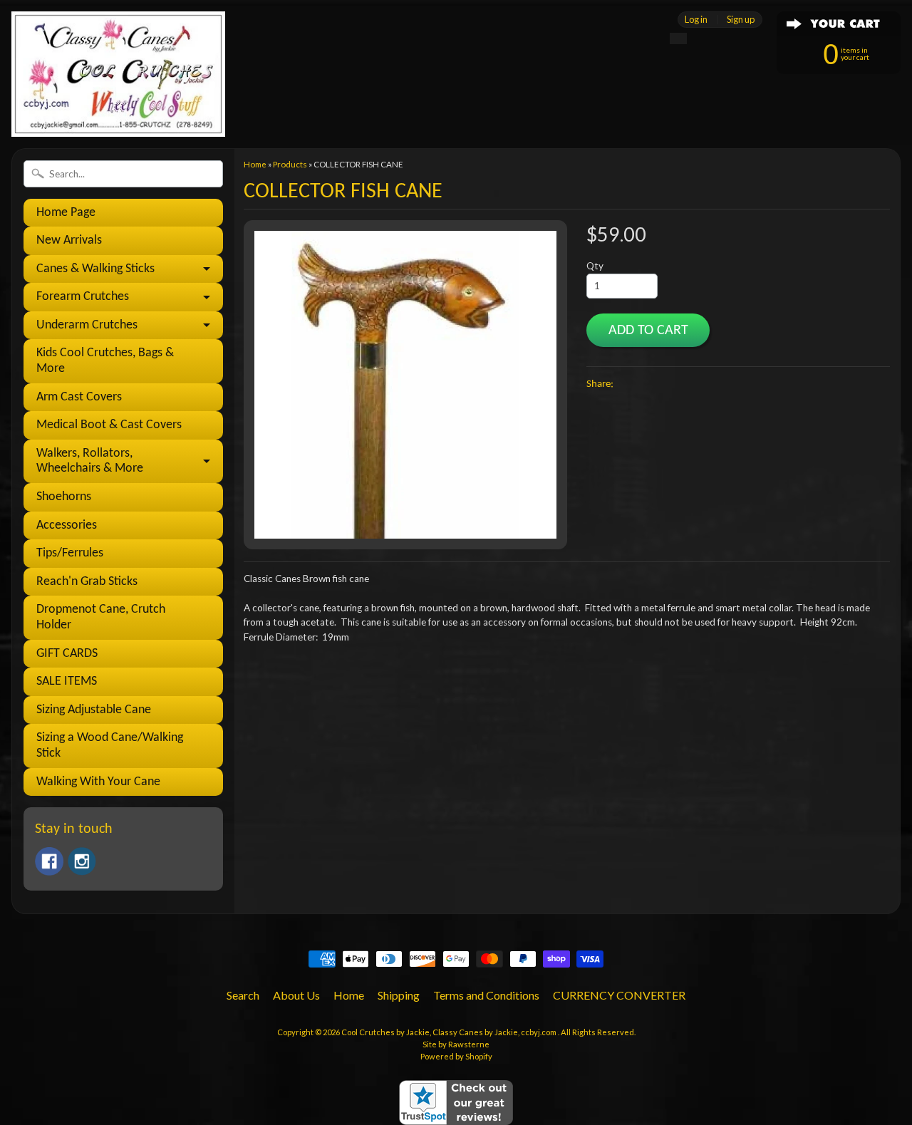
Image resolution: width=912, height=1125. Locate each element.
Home (255, 164)
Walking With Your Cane (98, 782)
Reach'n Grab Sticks (87, 582)
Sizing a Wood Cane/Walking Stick (109, 745)
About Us (296, 995)
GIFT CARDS (67, 653)
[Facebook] (49, 861)
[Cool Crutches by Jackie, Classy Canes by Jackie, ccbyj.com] (118, 117)
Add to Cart (648, 330)
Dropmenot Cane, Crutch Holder (100, 617)
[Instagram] (82, 861)
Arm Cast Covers (79, 397)
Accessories (66, 525)
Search (243, 995)
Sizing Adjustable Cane (93, 710)
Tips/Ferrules (69, 553)
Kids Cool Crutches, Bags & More (105, 360)
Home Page (65, 212)
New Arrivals (69, 240)
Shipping (399, 995)
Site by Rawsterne (456, 1044)
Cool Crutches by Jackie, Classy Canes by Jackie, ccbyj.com (449, 1032)
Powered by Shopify (456, 1056)
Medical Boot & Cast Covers (109, 425)
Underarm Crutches (87, 325)
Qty (594, 265)
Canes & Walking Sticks (95, 269)
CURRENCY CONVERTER (619, 995)
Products (290, 164)
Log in (696, 19)
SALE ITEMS (66, 681)
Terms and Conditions (486, 995)
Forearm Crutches (82, 297)
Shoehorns (63, 497)
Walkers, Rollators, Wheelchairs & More (89, 461)
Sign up (741, 19)
